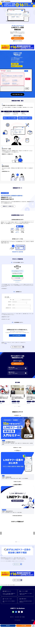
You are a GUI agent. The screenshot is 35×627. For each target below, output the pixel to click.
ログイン (33, 626)
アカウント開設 (24, 625)
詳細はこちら (20, 361)
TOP (33, 620)
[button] (24, 395)
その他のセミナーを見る (17, 447)
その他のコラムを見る (17, 481)
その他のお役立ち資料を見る (17, 515)
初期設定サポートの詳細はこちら (7, 154)
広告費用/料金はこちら (5, 171)
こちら (6, 343)
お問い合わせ (8, 625)
